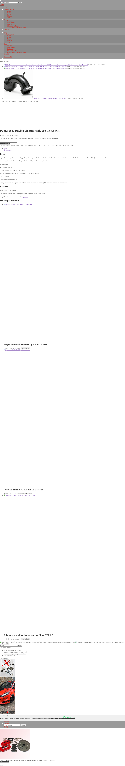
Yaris (8, 17)
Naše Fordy (10, 24)
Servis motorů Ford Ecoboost (12, 650)
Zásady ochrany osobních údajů (16, 27)
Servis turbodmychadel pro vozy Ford (15, 654)
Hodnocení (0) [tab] (8, 150)
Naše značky (11, 22)
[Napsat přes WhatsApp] (68, 718)
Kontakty (33, 718)
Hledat (19, 2)
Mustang (9, 16)
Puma (9, 12)
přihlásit (25, 197)
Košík (6, 727)
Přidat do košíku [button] (25, 348)
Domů (2, 101)
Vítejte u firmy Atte (9, 655)
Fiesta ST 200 (41, 145)
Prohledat (6, 723)
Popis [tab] (5, 148)
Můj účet (6, 29)
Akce (5, 8)
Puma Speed (58, 145)
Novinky (9, 21)
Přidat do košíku (5, 143)
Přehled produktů (9, 9)
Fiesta (9, 11)
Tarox (64, 145)
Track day (70, 145)
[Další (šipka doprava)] (2, 765)
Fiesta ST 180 (32, 145)
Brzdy (21, 145)
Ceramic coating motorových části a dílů (15, 652)
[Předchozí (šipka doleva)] (0, 765)
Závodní (7, 101)
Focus (9, 14)
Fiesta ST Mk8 (50, 145)
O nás (5, 19)
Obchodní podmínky (13, 26)
